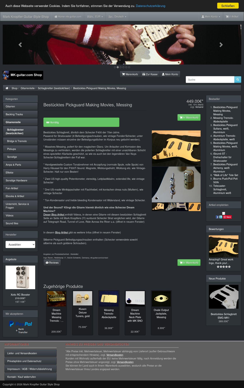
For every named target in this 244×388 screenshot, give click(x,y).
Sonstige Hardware (16, 180)
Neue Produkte (217, 278)
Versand (199, 106)
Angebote (11, 259)
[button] (20, 45)
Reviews (53, 262)
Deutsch (117, 16)
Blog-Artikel (62, 232)
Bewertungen (216, 229)
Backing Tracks (14, 114)
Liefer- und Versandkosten (22, 353)
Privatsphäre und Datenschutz (24, 361)
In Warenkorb (190, 117)
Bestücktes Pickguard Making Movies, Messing (99, 88)
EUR (94, 16)
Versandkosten (114, 355)
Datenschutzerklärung (150, 6)
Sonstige (11, 157)
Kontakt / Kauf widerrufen (21, 377)
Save (228, 217)
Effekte (9, 172)
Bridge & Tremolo (16, 141)
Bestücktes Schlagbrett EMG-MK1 (224, 315)
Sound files (12, 223)
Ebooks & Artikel (15, 196)
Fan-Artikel (12, 188)
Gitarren (10, 106)
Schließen (228, 5)
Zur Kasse (151, 74)
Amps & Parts (13, 164)
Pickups (11, 149)
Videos (9, 215)
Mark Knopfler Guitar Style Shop (26, 16)
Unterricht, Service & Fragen (17, 205)
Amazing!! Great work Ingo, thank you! (221, 261)
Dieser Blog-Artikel (54, 214)
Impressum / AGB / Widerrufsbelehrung (29, 369)
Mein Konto (171, 74)
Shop (15, 88)
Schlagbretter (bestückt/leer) (54, 88)
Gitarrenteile (28, 88)
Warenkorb (131, 74)
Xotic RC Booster (20, 294)
